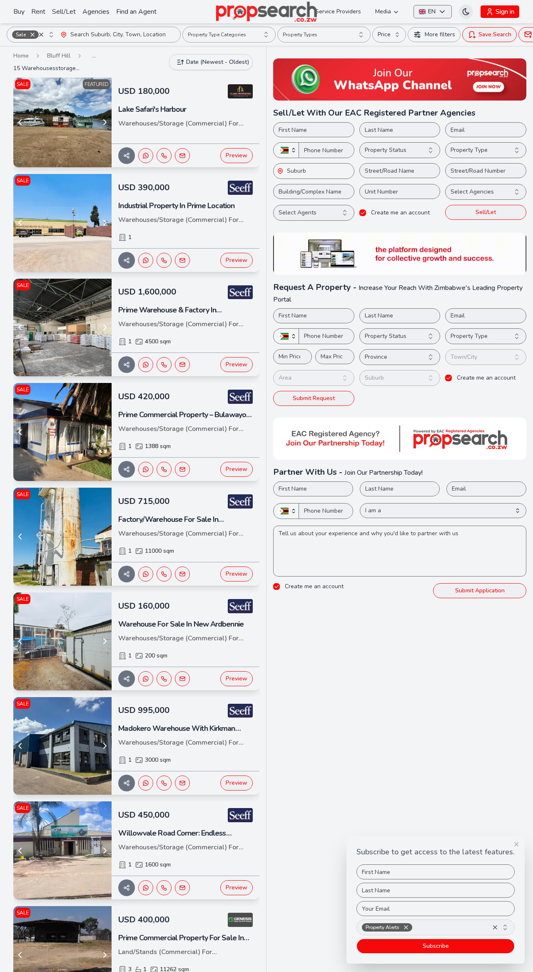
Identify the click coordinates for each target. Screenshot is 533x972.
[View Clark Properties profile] (240, 91)
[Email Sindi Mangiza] (182, 887)
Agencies (96, 11)
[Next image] (105, 122)
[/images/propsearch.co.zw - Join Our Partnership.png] (399, 439)
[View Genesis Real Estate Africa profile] (240, 920)
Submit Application (480, 590)
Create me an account (400, 213)
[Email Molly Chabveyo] (182, 260)
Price (384, 34)
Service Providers (338, 11)
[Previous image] (20, 122)
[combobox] (33, 34)
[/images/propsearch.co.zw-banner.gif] (399, 253)
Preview (236, 155)
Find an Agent (136, 11)
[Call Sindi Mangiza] (164, 887)
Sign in (505, 11)
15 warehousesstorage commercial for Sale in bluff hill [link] (46, 68)
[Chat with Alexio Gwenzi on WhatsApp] (145, 574)
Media (383, 11)
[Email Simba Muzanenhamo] (182, 364)
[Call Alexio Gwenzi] (164, 574)
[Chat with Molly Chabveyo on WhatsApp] (145, 260)
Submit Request (314, 398)
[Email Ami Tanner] (182, 155)
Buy (19, 11)
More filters (440, 34)
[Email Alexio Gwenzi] (182, 574)
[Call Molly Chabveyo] (164, 260)
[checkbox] (362, 212)
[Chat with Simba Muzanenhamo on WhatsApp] (145, 364)
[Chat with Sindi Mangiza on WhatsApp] (145, 887)
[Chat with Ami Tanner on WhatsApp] (145, 155)
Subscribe (436, 946)
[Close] (516, 844)
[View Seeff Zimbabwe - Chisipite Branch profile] (240, 188)
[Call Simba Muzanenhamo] (164, 364)
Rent (38, 11)
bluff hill (58, 56)
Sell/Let (64, 11)
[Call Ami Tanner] (164, 155)
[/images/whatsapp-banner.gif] (399, 79)
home (21, 56)
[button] (32, 34)
